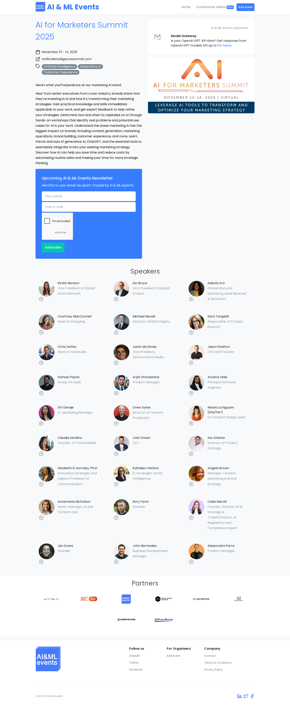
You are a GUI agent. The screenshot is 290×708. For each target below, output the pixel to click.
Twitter (134, 663)
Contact (210, 656)
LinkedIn (134, 656)
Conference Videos (214, 7)
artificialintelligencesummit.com (67, 59)
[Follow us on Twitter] (245, 696)
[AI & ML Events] (61, 659)
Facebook (136, 670)
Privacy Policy (213, 670)
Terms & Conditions (218, 663)
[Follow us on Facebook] (252, 696)
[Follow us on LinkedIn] (239, 696)
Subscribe (53, 247)
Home (186, 7)
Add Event (245, 7)
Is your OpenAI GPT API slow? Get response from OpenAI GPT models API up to (208, 41)
